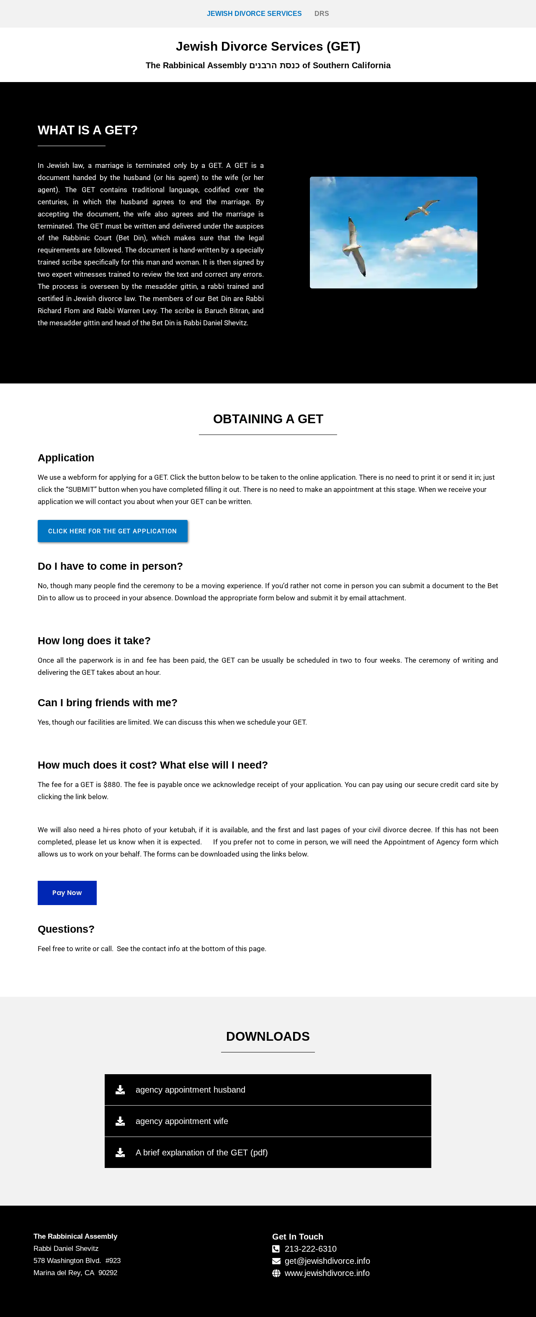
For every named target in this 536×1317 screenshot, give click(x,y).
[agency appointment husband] (120, 1089)
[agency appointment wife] (120, 1121)
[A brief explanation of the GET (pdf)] (120, 1152)
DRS (321, 13)
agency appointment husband (190, 1089)
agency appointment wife (182, 1121)
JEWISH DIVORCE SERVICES (254, 13)
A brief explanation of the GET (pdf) (202, 1152)
